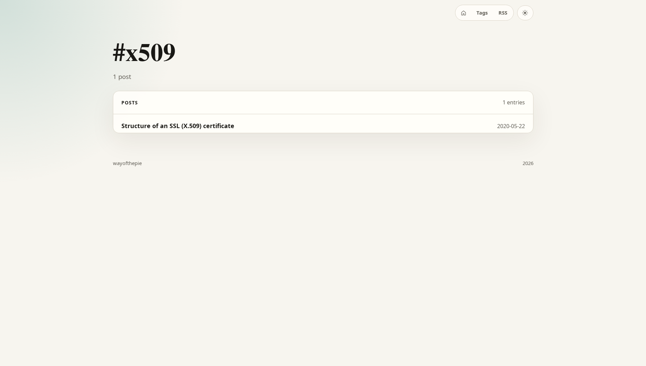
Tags (482, 12)
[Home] (463, 12)
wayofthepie (127, 163)
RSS (502, 12)
